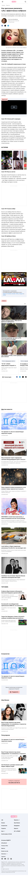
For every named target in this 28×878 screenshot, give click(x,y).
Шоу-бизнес (17, 823)
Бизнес (3, 823)
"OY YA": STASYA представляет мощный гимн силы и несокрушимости (9, 365)
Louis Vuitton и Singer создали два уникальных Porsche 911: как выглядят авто (13, 547)
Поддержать (15, 692)
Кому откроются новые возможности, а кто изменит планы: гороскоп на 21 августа (13, 488)
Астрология (4, 825)
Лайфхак (4, 301)
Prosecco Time (4, 845)
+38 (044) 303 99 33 (14, 783)
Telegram (5, 293)
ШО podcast (4, 843)
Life (2, 820)
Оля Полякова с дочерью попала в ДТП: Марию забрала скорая (12, 765)
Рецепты (3, 828)
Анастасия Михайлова (13, 19)
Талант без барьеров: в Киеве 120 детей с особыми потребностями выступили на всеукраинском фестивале (13, 618)
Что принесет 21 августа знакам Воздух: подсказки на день (12, 432)
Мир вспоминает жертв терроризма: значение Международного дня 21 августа (13, 458)
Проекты (16, 820)
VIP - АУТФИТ (17, 831)
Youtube (13, 293)
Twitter (16, 293)
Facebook (9, 293)
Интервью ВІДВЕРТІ (6, 840)
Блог (2, 831)
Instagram (21, 293)
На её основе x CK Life (6, 834)
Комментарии (7, 377)
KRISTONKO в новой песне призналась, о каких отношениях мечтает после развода (13, 517)
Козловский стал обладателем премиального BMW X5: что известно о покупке (12, 605)
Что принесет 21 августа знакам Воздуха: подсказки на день (12, 677)
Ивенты (3, 848)
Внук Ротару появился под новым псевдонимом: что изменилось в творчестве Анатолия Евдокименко (13, 724)
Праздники (17, 825)
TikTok (4, 295)
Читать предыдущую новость (8, 361)
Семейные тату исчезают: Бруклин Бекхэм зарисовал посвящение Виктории (13, 576)
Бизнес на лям (4, 851)
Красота (8, 5)
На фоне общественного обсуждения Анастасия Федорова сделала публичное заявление (12, 592)
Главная (3, 5)
